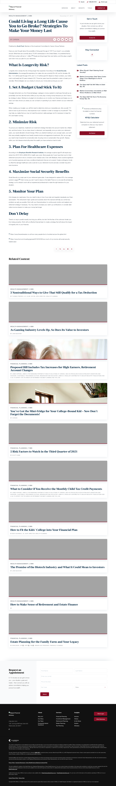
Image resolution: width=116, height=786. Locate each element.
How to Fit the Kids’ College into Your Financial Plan (43, 530)
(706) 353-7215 (92, 2)
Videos (76, 719)
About (73, 8)
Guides (76, 723)
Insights (82, 8)
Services (65, 8)
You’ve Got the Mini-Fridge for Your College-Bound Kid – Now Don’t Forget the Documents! (54, 412)
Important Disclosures (20, 762)
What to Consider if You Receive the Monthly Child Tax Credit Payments (56, 489)
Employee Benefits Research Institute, (31, 152)
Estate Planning (60, 723)
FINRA (36, 752)
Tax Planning (59, 725)
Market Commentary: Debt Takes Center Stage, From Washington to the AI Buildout (93, 78)
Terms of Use (21, 778)
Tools (90, 8)
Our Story (40, 719)
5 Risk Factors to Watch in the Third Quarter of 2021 (43, 451)
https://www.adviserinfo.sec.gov (49, 772)
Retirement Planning (62, 721)
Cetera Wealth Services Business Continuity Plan (36, 762)
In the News (77, 721)
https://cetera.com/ (13, 769)
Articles (76, 716)
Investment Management (63, 719)
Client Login (104, 2)
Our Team (40, 721)
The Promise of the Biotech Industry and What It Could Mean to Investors (57, 567)
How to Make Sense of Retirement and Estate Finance (44, 604)
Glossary (76, 725)
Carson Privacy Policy (13, 778)
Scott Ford (20, 46)
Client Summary (100, 719)
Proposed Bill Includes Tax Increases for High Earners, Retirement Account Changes (53, 368)
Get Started (92, 133)
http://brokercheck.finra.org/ (63, 772)
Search (82, 2)
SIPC (39, 752)
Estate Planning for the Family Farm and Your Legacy (44, 642)
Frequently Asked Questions (43, 724)
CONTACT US (101, 8)
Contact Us (92, 37)
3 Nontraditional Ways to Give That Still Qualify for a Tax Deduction (53, 292)
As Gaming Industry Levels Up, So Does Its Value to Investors (49, 330)
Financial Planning (61, 716)
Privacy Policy (12, 762)
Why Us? (40, 716)
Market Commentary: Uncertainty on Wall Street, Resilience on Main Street (93, 91)
